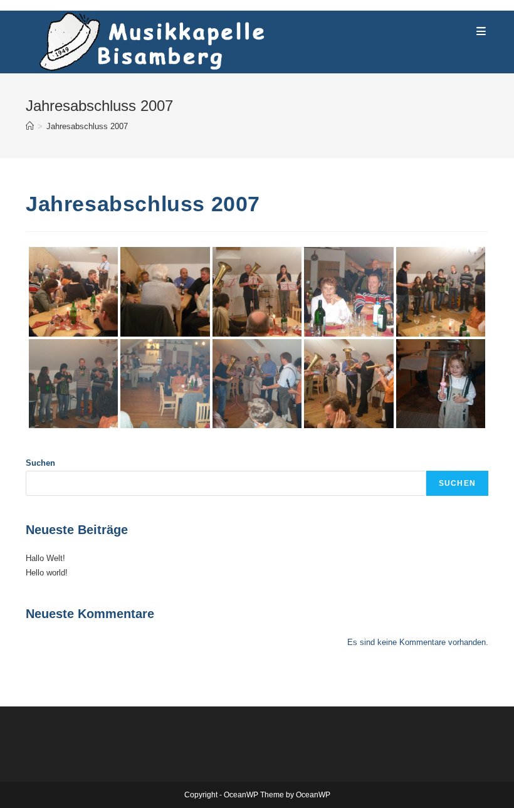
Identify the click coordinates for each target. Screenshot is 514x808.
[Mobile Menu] (481, 32)
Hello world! (47, 572)
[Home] (30, 126)
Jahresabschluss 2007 (87, 126)
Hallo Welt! (45, 558)
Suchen (40, 463)
